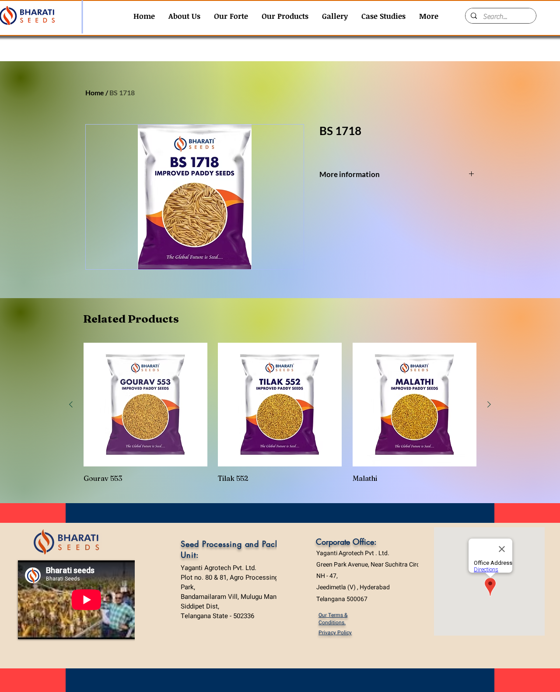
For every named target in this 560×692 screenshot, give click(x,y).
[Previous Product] (71, 404)
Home (94, 92)
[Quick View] (145, 404)
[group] (280, 412)
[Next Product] (489, 404)
